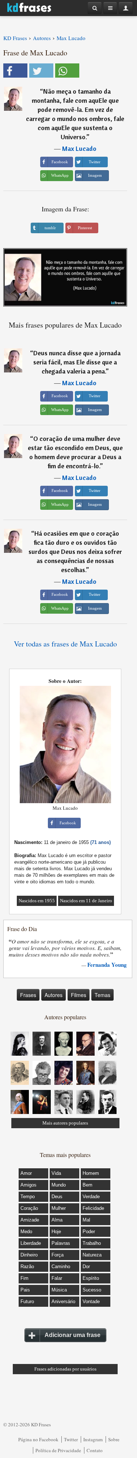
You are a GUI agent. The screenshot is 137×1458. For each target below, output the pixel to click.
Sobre (113, 1439)
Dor (86, 1266)
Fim (24, 1278)
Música (59, 1290)
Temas (102, 994)
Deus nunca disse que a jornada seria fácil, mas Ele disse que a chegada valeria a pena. (77, 362)
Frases (28, 994)
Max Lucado (79, 148)
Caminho (61, 1266)
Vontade (91, 1301)
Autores (53, 994)
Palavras (61, 1243)
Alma (57, 1220)
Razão (27, 1266)
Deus (57, 1196)
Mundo (59, 1185)
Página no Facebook (38, 1439)
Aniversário (63, 1301)
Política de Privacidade (58, 1450)
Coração (29, 1208)
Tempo (27, 1196)
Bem (87, 1185)
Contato (95, 1450)
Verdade (91, 1196)
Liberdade (30, 1243)
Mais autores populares (65, 1123)
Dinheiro (29, 1255)
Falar (57, 1278)
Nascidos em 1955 (37, 900)
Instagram (93, 1439)
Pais (25, 1290)
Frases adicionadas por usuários (65, 1369)
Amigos (28, 1185)
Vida (56, 1173)
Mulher (59, 1208)
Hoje (56, 1231)
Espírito (91, 1278)
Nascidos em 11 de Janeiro (86, 900)
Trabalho (92, 1243)
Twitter (71, 1439)
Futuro (27, 1301)
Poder (89, 1231)
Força (58, 1255)
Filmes (78, 994)
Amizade (29, 1220)
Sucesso (92, 1290)
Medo (26, 1231)
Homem (91, 1173)
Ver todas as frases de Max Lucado (65, 644)
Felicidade (93, 1208)
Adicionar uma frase (72, 1335)
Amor (26, 1173)
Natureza (92, 1255)
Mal (86, 1220)
